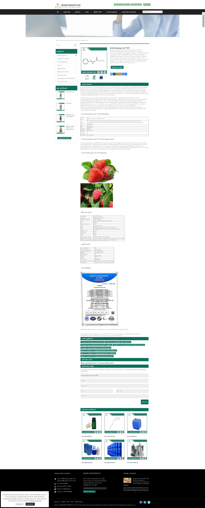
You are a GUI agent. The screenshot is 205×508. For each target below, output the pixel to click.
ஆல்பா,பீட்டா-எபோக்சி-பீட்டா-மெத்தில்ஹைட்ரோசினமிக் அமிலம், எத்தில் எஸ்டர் (99, 350)
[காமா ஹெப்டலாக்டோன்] (114, 449)
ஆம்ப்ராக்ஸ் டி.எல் (70, 91)
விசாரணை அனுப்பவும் (112, 12)
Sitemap (63, 501)
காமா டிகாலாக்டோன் (132, 436)
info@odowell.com (136, 4)
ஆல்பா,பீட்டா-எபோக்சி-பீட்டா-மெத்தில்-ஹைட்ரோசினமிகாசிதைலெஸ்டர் (97, 356)
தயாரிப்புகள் (77, 12)
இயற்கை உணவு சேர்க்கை (63, 71)
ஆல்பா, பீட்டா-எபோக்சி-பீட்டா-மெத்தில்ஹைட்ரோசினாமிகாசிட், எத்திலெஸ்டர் (98, 353)
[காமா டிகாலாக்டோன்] (137, 423)
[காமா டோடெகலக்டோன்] (137, 449)
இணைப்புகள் (57, 501)
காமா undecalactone (109, 436)
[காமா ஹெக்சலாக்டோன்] (91, 449)
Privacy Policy (79, 501)
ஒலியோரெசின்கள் (61, 68)
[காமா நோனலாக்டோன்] (91, 423)
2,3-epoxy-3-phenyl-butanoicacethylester (92, 342)
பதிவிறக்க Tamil (97, 12)
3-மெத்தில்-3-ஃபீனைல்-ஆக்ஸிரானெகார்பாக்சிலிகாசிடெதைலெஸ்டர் (129, 345)
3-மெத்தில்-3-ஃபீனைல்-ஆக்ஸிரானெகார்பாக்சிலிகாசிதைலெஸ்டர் (96, 347)
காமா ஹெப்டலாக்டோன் (109, 462)
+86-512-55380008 (63, 483)
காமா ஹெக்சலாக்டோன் (87, 462)
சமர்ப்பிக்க (145, 402)
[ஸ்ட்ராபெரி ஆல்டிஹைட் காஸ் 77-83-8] (87, 77)
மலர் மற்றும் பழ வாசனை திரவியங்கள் (66, 78)
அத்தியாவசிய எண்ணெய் (63, 58)
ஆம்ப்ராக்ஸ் (68, 103)
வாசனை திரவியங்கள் (62, 62)
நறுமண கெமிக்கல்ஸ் (70, 40)
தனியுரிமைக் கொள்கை (35, 500)
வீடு (58, 12)
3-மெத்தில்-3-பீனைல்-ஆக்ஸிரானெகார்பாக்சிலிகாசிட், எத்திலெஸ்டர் (96, 345)
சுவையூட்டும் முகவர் (62, 75)
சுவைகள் (59, 65)
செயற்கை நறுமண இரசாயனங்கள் (81, 40)
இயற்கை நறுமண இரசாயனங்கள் (89, 363)
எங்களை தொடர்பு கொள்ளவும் (129, 12)
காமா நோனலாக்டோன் (87, 436)
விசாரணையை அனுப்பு (117, 67)
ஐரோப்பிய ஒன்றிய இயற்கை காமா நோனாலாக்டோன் (70, 127)
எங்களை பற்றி (67, 12)
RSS (68, 501)
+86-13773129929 (67, 486)
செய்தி (86, 12)
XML (72, 501)
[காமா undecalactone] (114, 423)
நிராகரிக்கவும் (19, 504)
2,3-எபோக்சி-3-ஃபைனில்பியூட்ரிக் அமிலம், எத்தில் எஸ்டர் (118, 342)
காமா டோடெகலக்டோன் (132, 462)
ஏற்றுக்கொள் (30, 504)
